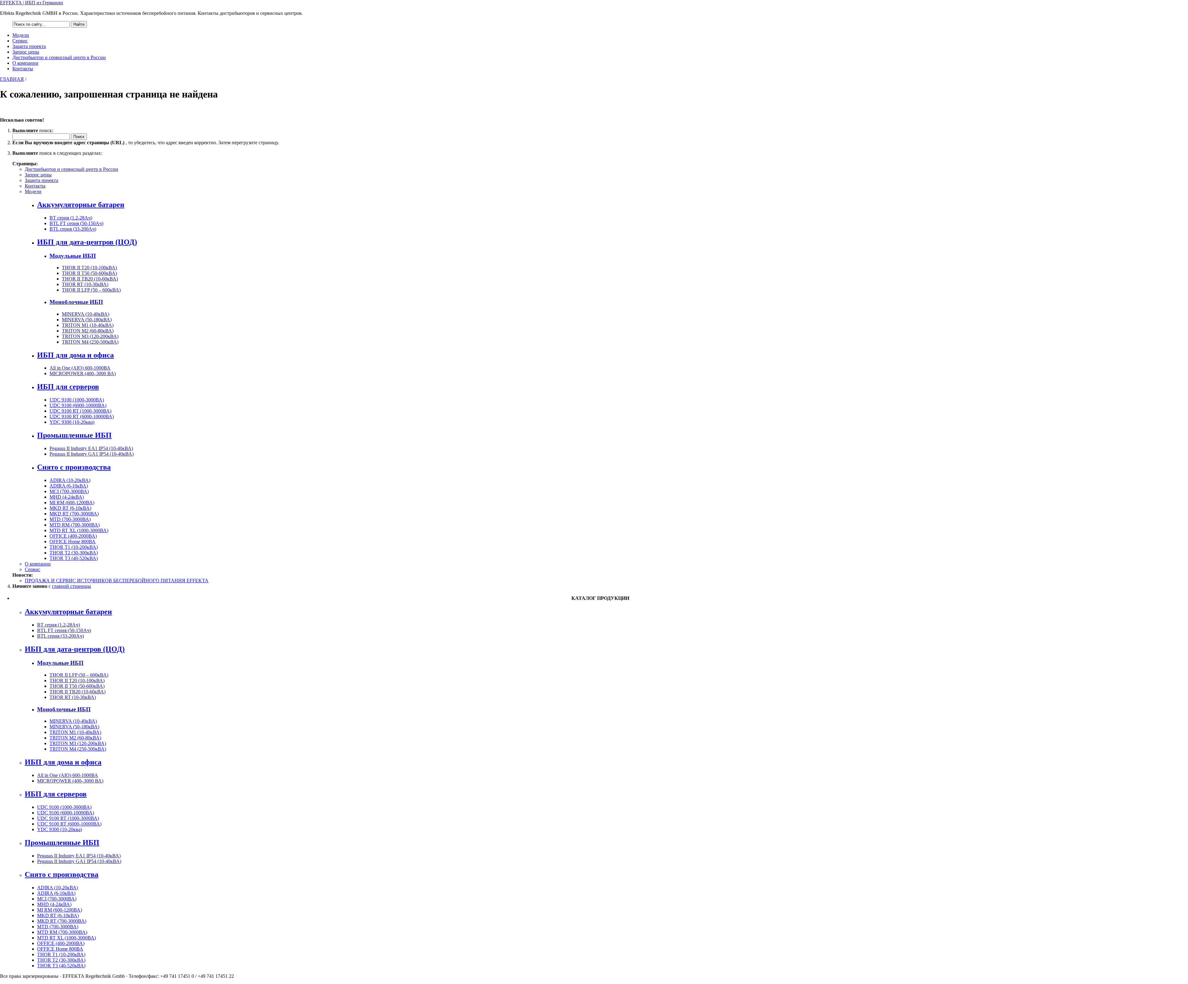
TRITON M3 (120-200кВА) (90, 336)
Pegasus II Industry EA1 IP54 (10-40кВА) (91, 448)
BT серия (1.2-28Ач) (71, 217)
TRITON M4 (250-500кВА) (90, 342)
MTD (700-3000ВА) (70, 519)
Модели (20, 35)
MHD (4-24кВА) (67, 497)
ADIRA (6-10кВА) (69, 485)
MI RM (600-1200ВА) (72, 502)
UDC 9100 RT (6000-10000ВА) (82, 416)
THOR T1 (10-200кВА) (74, 547)
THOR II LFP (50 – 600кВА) (91, 290)
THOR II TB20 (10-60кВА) (90, 278)
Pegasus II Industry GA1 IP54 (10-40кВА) (92, 454)
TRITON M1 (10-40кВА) (88, 325)
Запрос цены (25, 51)
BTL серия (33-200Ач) (73, 229)
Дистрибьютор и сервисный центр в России (59, 57)
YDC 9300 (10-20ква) (72, 422)
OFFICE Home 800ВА (73, 541)
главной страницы (71, 586)
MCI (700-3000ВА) (69, 491)
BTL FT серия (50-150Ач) (76, 223)
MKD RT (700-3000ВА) (74, 513)
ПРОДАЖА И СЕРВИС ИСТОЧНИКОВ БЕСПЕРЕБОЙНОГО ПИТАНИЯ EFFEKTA (117, 580)
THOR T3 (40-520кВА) (74, 558)
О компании (25, 63)
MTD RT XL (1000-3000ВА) (79, 530)
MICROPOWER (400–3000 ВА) (83, 373)
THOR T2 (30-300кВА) (74, 552)
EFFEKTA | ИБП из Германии (31, 2)
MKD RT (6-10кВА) (70, 508)
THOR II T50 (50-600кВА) (89, 273)
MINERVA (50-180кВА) (87, 319)
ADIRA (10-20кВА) (70, 480)
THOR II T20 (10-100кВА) (89, 267)
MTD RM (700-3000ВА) (75, 524)
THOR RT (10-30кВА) (85, 284)
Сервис (20, 40)
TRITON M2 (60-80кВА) (88, 330)
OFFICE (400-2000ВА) (73, 536)
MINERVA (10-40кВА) (85, 314)
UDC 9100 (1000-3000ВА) (77, 399)
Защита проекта (29, 46)
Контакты (22, 68)
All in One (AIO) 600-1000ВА (80, 368)
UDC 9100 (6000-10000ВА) (78, 405)
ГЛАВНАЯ (12, 79)
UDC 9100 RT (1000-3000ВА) (80, 411)
